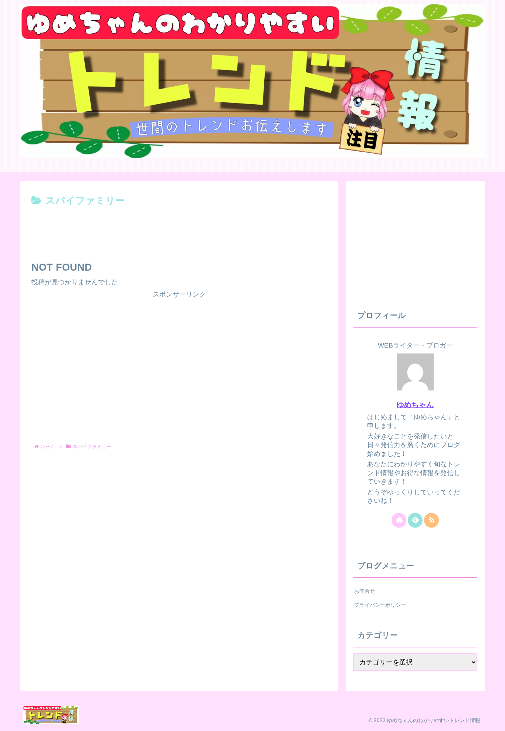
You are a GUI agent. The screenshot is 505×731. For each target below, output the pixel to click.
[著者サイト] (399, 520)
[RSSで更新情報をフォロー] (431, 520)
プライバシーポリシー (380, 605)
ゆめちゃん (415, 404)
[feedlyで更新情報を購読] (415, 520)
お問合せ (364, 591)
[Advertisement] (179, 229)
